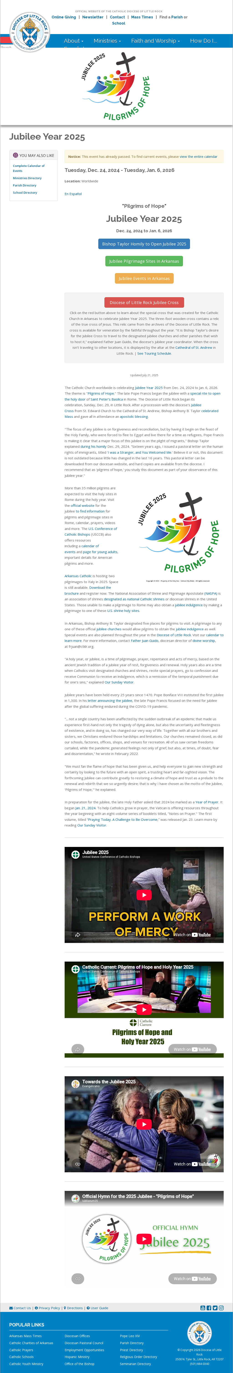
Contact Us (22, 1308)
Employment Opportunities (84, 1350)
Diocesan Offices (77, 1336)
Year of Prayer (206, 802)
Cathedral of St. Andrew (193, 347)
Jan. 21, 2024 (85, 808)
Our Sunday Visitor (119, 682)
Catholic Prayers (21, 1350)
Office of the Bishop (79, 1364)
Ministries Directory (27, 178)
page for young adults (100, 551)
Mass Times (142, 17)
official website (82, 505)
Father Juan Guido (144, 640)
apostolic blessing (134, 416)
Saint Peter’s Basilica (107, 399)
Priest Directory (131, 1350)
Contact (117, 17)
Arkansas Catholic (78, 576)
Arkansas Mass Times (25, 1336)
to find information (90, 511)
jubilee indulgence (189, 605)
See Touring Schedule (154, 353)
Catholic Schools (21, 1357)
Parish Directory (24, 185)
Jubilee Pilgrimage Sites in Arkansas (144, 261)
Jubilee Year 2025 (149, 387)
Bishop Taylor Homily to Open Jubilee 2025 (144, 244)
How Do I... (203, 40)
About (72, 40)
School (118, 23)
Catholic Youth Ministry (26, 1364)
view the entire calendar (199, 156)
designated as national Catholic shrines (134, 599)
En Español (73, 193)
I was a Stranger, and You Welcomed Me (139, 452)
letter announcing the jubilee (110, 700)
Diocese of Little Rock (174, 635)
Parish (177, 17)
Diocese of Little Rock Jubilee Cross (144, 302)
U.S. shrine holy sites (123, 610)
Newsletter (93, 17)
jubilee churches (109, 629)
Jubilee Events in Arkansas (144, 278)
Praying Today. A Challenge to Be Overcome (122, 819)
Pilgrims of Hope (101, 393)
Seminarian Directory (135, 1364)
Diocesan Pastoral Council (84, 1343)
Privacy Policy (49, 1308)
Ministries (106, 40)
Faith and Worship (154, 40)
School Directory (25, 192)
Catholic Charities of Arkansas (31, 1343)
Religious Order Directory (138, 1357)
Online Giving (64, 17)
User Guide (99, 1308)
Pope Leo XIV (130, 1336)
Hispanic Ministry (77, 1357)
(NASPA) (210, 593)
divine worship (203, 640)
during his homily (93, 446)
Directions (74, 1308)
